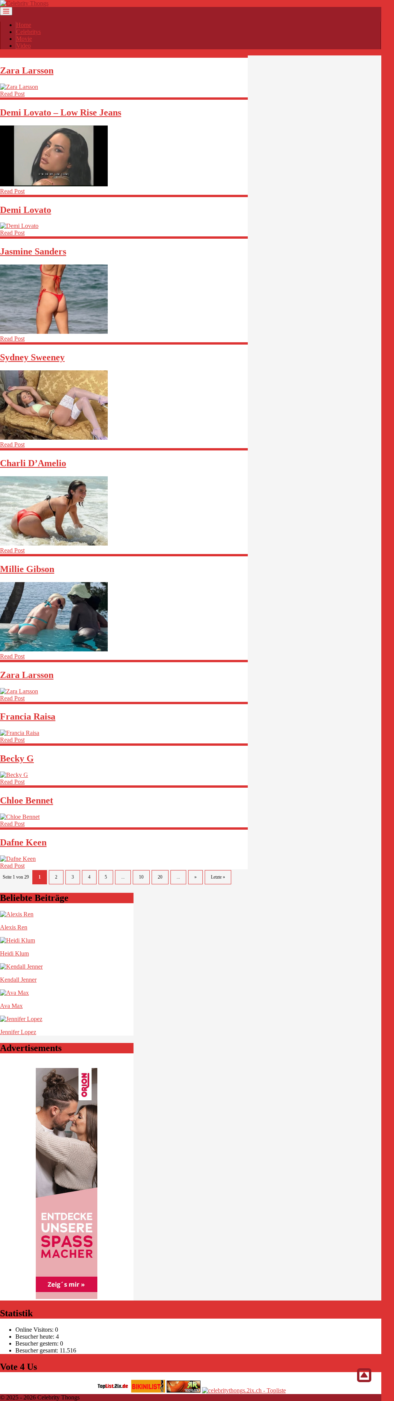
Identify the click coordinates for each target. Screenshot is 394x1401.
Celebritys (28, 31)
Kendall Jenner (18, 979)
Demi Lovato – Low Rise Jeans (60, 112)
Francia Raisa (27, 716)
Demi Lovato (25, 210)
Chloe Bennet (26, 800)
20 (160, 877)
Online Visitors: (35, 1329)
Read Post (12, 93)
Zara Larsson (26, 70)
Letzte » (218, 877)
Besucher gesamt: (37, 1350)
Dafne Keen (23, 842)
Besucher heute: (35, 1336)
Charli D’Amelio (33, 463)
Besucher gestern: (37, 1343)
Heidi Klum (14, 953)
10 (141, 877)
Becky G (17, 758)
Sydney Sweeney (32, 357)
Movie (24, 38)
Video (23, 45)
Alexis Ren (13, 927)
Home (23, 25)
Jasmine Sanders (33, 251)
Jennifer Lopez (18, 1032)
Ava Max (11, 1006)
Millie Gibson (27, 569)
